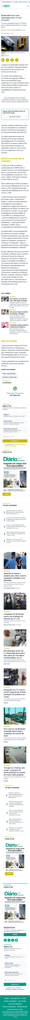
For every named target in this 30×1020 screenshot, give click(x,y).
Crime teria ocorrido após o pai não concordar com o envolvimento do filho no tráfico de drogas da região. (15, 584)
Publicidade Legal (15, 998)
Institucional (22, 1001)
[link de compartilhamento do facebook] (7, 60)
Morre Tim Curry (23, 2)
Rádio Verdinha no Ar (7, 2)
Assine (24, 998)
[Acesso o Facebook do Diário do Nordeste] (9, 940)
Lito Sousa (15, 2)
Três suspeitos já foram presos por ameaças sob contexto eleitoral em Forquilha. (14, 699)
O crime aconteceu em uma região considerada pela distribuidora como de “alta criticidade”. (15, 738)
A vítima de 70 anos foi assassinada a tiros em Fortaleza (15, 777)
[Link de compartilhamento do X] (12, 60)
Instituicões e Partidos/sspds (10, 377)
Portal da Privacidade (9, 1006)
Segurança (13, 296)
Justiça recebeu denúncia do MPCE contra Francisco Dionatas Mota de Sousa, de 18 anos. (15, 660)
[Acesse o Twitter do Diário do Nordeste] (12, 940)
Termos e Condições (20, 444)
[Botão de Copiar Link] (17, 60)
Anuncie (6, 998)
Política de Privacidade (10, 446)
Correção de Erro (22, 1006)
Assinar (6, 494)
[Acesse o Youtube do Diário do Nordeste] (16, 940)
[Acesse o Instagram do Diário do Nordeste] (5, 940)
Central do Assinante (10, 1001)
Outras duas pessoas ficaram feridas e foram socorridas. (14, 621)
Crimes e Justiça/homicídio (9, 373)
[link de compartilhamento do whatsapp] (3, 60)
